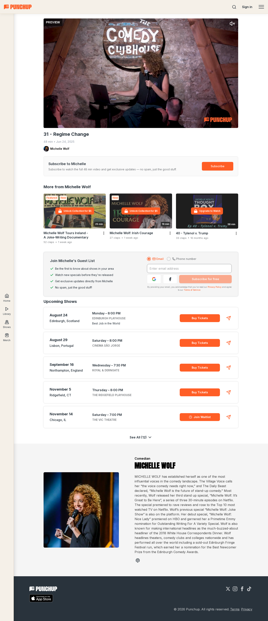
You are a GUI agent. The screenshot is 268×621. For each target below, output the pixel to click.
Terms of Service (192, 290)
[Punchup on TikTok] (249, 589)
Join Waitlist (202, 417)
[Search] (234, 7)
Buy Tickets (200, 318)
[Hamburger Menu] (261, 7)
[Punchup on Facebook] (242, 589)
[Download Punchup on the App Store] (41, 598)
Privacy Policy (215, 287)
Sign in (247, 7)
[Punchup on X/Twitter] (228, 589)
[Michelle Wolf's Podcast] (138, 560)
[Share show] (228, 318)
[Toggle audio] (232, 23)
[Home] (18, 7)
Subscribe (217, 166)
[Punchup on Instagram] (235, 589)
